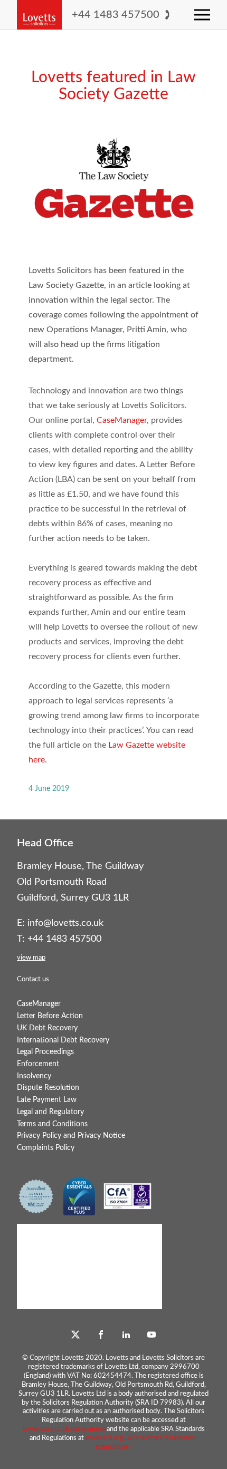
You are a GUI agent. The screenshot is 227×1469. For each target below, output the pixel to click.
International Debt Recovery (63, 1040)
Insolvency (34, 1076)
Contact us (33, 979)
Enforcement (38, 1064)
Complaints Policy (45, 1148)
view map (31, 957)
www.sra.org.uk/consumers (64, 1429)
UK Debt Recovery (47, 1028)
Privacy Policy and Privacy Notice (71, 1135)
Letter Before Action (50, 1016)
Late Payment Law (47, 1100)
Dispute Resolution (48, 1087)
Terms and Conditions (52, 1124)
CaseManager (122, 420)
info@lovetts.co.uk (65, 923)
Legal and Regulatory (50, 1112)
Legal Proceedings (45, 1052)
